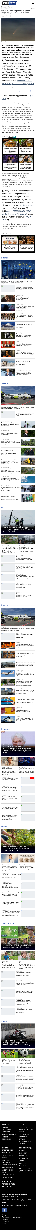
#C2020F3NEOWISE (22, 211)
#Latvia (31, 205)
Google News (12, 91)
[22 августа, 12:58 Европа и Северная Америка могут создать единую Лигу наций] (26, 1053)
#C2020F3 (6, 83)
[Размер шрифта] (2, 16)
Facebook (25, 91)
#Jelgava (24, 205)
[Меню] (33, 3)
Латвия (10, 7)
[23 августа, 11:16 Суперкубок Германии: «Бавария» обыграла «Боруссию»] (9, 1053)
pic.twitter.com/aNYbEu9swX (14, 214)
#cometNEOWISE (24, 81)
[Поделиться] (10, 16)
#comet (9, 211)
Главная (4, 7)
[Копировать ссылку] (6, 16)
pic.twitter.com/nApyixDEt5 (23, 83)
